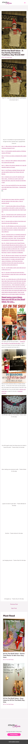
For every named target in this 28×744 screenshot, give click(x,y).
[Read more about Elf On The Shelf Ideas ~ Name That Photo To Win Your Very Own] (14, 635)
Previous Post (14, 604)
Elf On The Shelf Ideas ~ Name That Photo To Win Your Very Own (13, 655)
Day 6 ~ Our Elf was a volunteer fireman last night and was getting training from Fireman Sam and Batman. (13, 172)
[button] (14, 734)
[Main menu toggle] (24, 2)
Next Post (14, 608)
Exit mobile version (14, 741)
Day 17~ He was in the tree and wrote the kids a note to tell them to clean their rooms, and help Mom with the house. (14, 274)
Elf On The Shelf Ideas (7, 57)
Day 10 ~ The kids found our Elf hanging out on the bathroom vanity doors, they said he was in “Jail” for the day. (14, 216)
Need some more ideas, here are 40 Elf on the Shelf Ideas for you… (13, 299)
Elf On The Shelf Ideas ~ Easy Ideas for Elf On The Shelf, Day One (13, 700)
